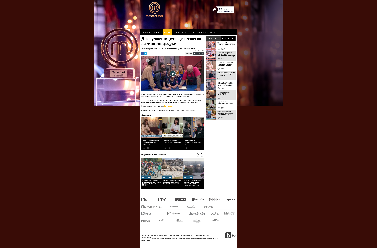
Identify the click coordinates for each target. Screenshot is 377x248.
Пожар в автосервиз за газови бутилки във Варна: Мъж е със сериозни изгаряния (192, 183)
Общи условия (152, 235)
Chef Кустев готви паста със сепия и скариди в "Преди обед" (226, 73)
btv (149, 198)
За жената (209, 207)
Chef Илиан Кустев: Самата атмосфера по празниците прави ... (225, 113)
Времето (191, 206)
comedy (166, 198)
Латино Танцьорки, (191, 110)
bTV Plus (150, 213)
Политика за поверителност (170, 235)
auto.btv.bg (196, 213)
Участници (179, 32)
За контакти (146, 237)
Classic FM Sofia (202, 220)
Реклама (206, 235)
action (200, 198)
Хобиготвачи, (180, 110)
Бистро (230, 213)
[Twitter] (145, 53)
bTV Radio (150, 220)
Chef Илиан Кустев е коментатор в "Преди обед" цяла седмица (225, 83)
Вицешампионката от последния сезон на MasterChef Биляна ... (225, 64)
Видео (167, 32)
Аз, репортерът (174, 213)
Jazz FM (215, 220)
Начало (146, 32)
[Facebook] (142, 53)
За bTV (143, 235)
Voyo (174, 206)
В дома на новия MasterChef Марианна (225, 102)
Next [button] (202, 155)
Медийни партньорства (192, 235)
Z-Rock (184, 220)
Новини (157, 32)
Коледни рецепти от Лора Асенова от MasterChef (224, 93)
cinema (183, 198)
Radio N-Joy (167, 220)
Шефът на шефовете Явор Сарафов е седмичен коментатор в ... (226, 55)
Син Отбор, (171, 110)
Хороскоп (217, 213)
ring (231, 198)
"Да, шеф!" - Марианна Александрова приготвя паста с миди (226, 44)
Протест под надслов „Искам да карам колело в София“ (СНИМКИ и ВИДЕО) (151, 183)
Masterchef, (153, 110)
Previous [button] (198, 155)
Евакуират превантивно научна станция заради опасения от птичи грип (172, 182)
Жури (192, 32)
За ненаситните (206, 32)
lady (217, 198)
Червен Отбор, (162, 110)
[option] (151, 173)
